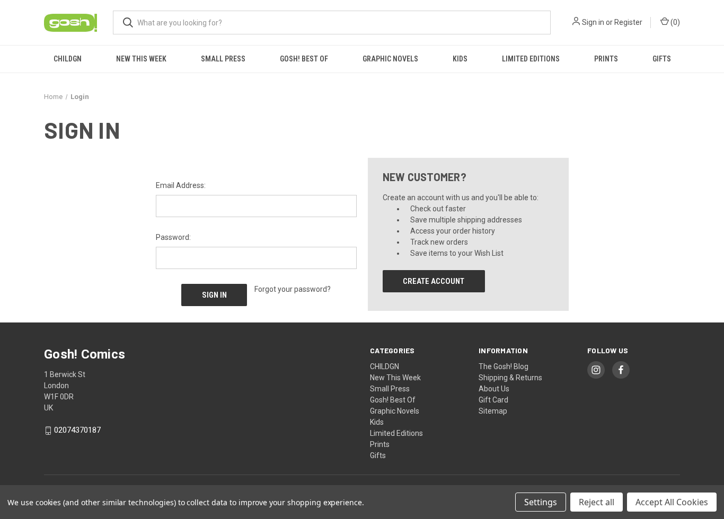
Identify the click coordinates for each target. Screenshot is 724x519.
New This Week (141, 59)
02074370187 (77, 430)
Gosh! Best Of (304, 59)
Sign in (593, 22)
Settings (540, 502)
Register (628, 22)
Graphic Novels (390, 59)
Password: (173, 237)
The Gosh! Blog (503, 366)
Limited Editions (531, 59)
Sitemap (493, 411)
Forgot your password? (292, 289)
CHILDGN (68, 59)
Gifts (661, 59)
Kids (460, 59)
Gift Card (493, 400)
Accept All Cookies (671, 502)
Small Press (223, 59)
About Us (494, 388)
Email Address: (181, 185)
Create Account (433, 281)
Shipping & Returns (510, 377)
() (674, 22)
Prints (606, 59)
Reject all (596, 502)
